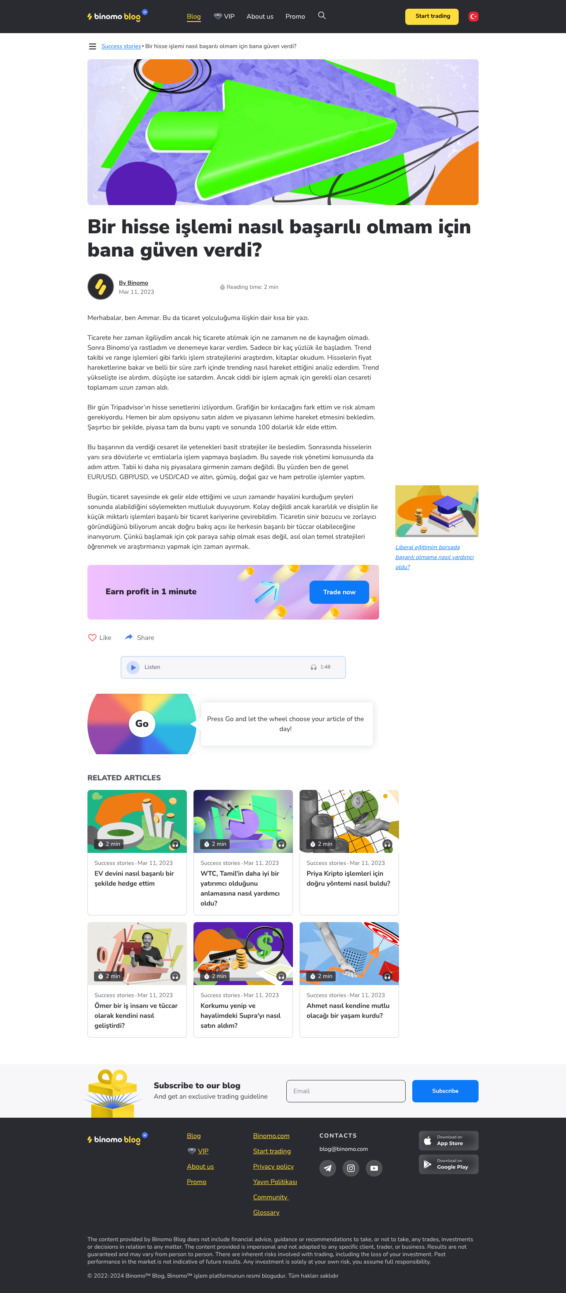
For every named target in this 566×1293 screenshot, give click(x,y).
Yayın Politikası (275, 1181)
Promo (295, 16)
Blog (194, 16)
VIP (229, 16)
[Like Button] (92, 638)
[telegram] (327, 1168)
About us (260, 16)
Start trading (433, 16)
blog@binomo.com (343, 1149)
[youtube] (374, 1168)
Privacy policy (273, 1166)
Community (271, 1197)
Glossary (266, 1212)
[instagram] (351, 1168)
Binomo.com (271, 1135)
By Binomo (133, 283)
